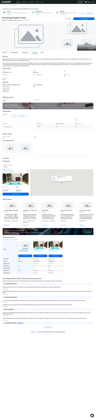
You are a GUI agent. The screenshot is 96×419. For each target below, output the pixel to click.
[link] (11, 205)
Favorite (69, 18)
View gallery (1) (91, 48)
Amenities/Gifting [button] (7, 220)
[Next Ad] (27, 171)
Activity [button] (24, 220)
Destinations (31, 2)
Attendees (5, 114)
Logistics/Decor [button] (14, 220)
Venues (18, 1)
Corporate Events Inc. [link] (66, 210)
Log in (93, 2)
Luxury (42, 2)
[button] (28, 36)
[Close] (92, 9)
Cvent (2, 4)
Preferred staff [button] (25, 222)
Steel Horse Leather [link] (84, 210)
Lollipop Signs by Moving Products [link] (11, 210)
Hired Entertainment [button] (31, 220)
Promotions (23, 2)
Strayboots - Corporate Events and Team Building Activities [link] (30, 210)
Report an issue (34, 332)
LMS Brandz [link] (45, 210)
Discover (37, 2)
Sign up (89, 2)
